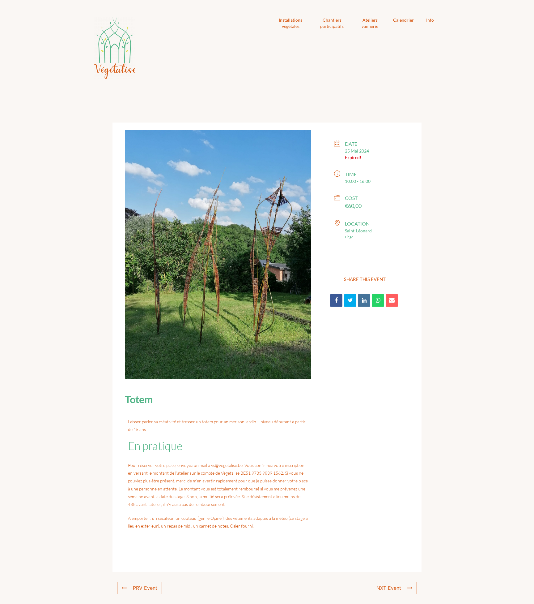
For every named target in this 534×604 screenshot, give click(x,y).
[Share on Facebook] (336, 300)
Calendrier (403, 20)
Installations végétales (290, 23)
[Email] (392, 300)
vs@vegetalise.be (227, 465)
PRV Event (145, 588)
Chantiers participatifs (332, 23)
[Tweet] (350, 300)
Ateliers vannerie (370, 23)
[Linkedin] (364, 300)
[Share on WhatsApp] (378, 300)
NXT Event (388, 588)
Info (430, 20)
